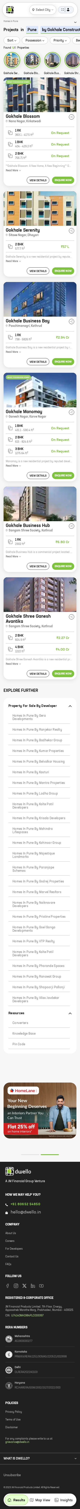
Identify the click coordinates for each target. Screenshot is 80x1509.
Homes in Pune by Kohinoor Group (36, 842)
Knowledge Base (24, 1033)
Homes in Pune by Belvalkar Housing (38, 761)
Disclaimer (11, 1427)
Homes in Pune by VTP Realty (33, 941)
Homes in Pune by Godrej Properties (38, 881)
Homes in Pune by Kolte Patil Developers (32, 806)
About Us (10, 1233)
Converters (20, 1023)
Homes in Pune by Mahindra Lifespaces (32, 830)
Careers (9, 1241)
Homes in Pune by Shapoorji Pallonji (38, 987)
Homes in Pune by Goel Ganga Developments (34, 929)
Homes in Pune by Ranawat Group (36, 976)
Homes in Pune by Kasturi (30, 772)
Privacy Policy (13, 1412)
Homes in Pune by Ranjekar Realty (37, 729)
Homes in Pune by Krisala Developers (38, 818)
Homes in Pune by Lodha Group (35, 793)
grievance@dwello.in (17, 1442)
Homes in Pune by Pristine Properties (39, 916)
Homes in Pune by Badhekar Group (37, 740)
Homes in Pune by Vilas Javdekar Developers (35, 999)
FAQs (8, 1264)
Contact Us (11, 1256)
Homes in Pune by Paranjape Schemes (33, 869)
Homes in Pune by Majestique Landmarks (33, 855)
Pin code (18, 1044)
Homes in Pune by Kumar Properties (38, 751)
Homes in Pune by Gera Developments (29, 717)
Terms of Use (12, 1419)
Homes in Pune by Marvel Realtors (36, 892)
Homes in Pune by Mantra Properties (38, 783)
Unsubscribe (12, 1475)
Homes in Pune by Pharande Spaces (38, 966)
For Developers (14, 1249)
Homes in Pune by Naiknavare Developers (33, 904)
